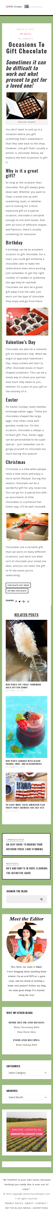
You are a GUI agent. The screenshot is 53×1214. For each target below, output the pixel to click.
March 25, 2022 (25, 29)
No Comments (25, 38)
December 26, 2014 (15, 767)
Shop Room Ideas (26, 1032)
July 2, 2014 (12, 811)
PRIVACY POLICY (14, 1203)
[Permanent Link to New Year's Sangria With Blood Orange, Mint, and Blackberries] (26, 757)
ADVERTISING (40, 1208)
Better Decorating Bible (26, 1027)
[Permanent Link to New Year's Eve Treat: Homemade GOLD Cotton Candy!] (26, 680)
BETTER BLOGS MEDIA (17, 1208)
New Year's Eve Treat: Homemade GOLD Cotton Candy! (23, 686)
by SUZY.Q (25, 34)
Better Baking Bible (26, 1045)
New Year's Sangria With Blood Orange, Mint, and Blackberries (24, 762)
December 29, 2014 (15, 691)
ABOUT (29, 1203)
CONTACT (41, 1203)
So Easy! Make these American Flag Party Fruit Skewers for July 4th (25, 806)
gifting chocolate (17, 591)
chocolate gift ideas (18, 585)
